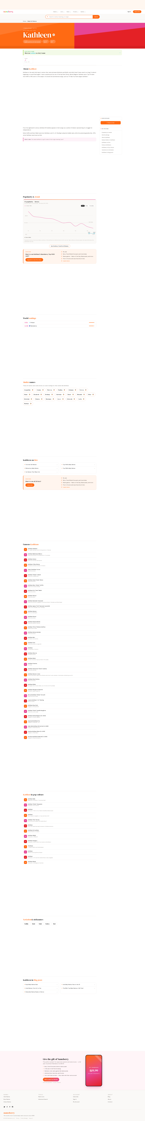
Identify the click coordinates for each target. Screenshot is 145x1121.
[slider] (89, 233)
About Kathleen (106, 137)
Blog (109, 1096)
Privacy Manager (24, 1118)
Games (82, 11)
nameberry (9, 1112)
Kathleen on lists (106, 142)
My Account (76, 1102)
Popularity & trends (107, 132)
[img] (59, 220)
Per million (92, 205)
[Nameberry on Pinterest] (10, 1107)
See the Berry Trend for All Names (59, 246)
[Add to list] (53, 35)
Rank (83, 205)
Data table (28, 237)
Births (86, 205)
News (68, 11)
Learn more (66, 261)
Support (31, 1118)
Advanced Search (43, 1099)
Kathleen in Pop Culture (108, 147)
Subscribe (137, 11)
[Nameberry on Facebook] (7, 1107)
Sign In (129, 11)
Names (55, 11)
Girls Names (7, 1096)
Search (96, 16)
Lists (61, 11)
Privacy (17, 1118)
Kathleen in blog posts (107, 152)
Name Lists (41, 1096)
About (109, 1099)
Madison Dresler (28, 28)
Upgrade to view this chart (34, 259)
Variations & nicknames (108, 150)
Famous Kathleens (106, 145)
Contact (110, 1102)
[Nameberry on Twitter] (4, 1107)
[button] (111, 122)
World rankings (105, 135)
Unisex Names (7, 1102)
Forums (75, 11)
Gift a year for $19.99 (51, 1079)
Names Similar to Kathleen (108, 140)
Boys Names (7, 1099)
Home (24, 21)
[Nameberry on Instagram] (12, 1107)
